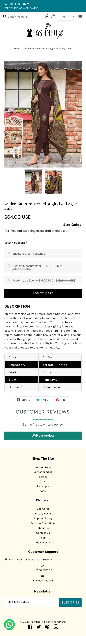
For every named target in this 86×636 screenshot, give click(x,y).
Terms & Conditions (43, 523)
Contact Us (43, 532)
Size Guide (72, 224)
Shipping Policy (43, 518)
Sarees (43, 476)
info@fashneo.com (43, 580)
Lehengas (43, 486)
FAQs (43, 491)
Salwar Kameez (43, 471)
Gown (43, 481)
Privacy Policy (43, 513)
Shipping (29, 231)
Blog (43, 537)
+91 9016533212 (18, 4)
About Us (43, 528)
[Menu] (80, 16)
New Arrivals (43, 467)
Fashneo (36, 621)
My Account (43, 542)
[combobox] (20, 17)
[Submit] (5, 16)
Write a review (43, 435)
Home (17, 48)
